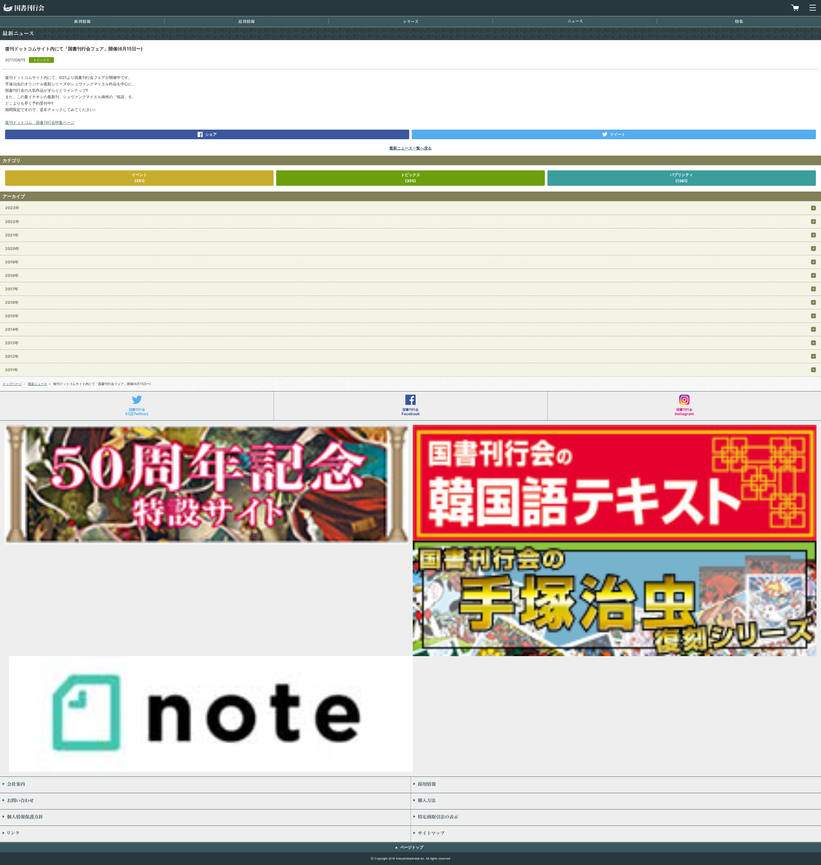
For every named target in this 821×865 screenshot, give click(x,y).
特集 (739, 21)
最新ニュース (37, 384)
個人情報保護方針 (205, 817)
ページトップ (411, 847)
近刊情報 (246, 21)
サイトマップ (616, 834)
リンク (205, 834)
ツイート (617, 134)
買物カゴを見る (795, 7)
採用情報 (616, 785)
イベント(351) (139, 177)
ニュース (575, 21)
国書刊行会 (23, 8)
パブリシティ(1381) (681, 177)
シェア (211, 134)
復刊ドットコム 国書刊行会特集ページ (39, 122)
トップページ (12, 384)
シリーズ (410, 21)
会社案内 (205, 785)
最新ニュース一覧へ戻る (410, 148)
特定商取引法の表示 (616, 817)
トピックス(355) (410, 177)
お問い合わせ (205, 801)
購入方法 (616, 801)
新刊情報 (82, 21)
